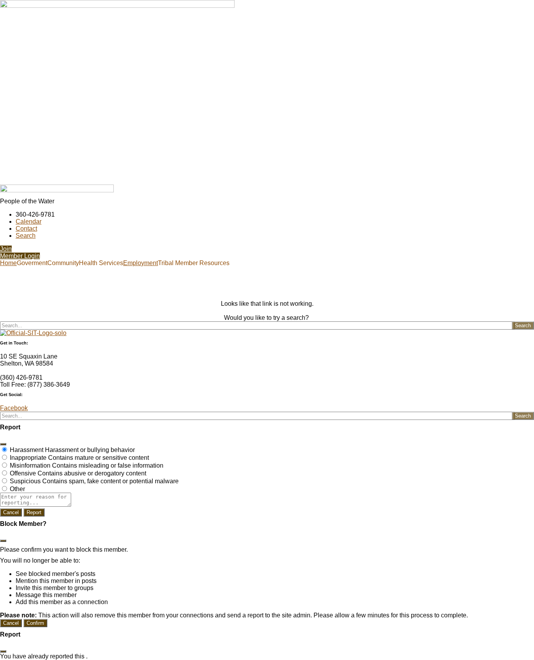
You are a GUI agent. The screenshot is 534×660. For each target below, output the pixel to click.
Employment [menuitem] (140, 263)
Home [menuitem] (8, 263)
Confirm (35, 623)
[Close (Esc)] (3, 444)
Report (34, 512)
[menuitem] (32, 263)
